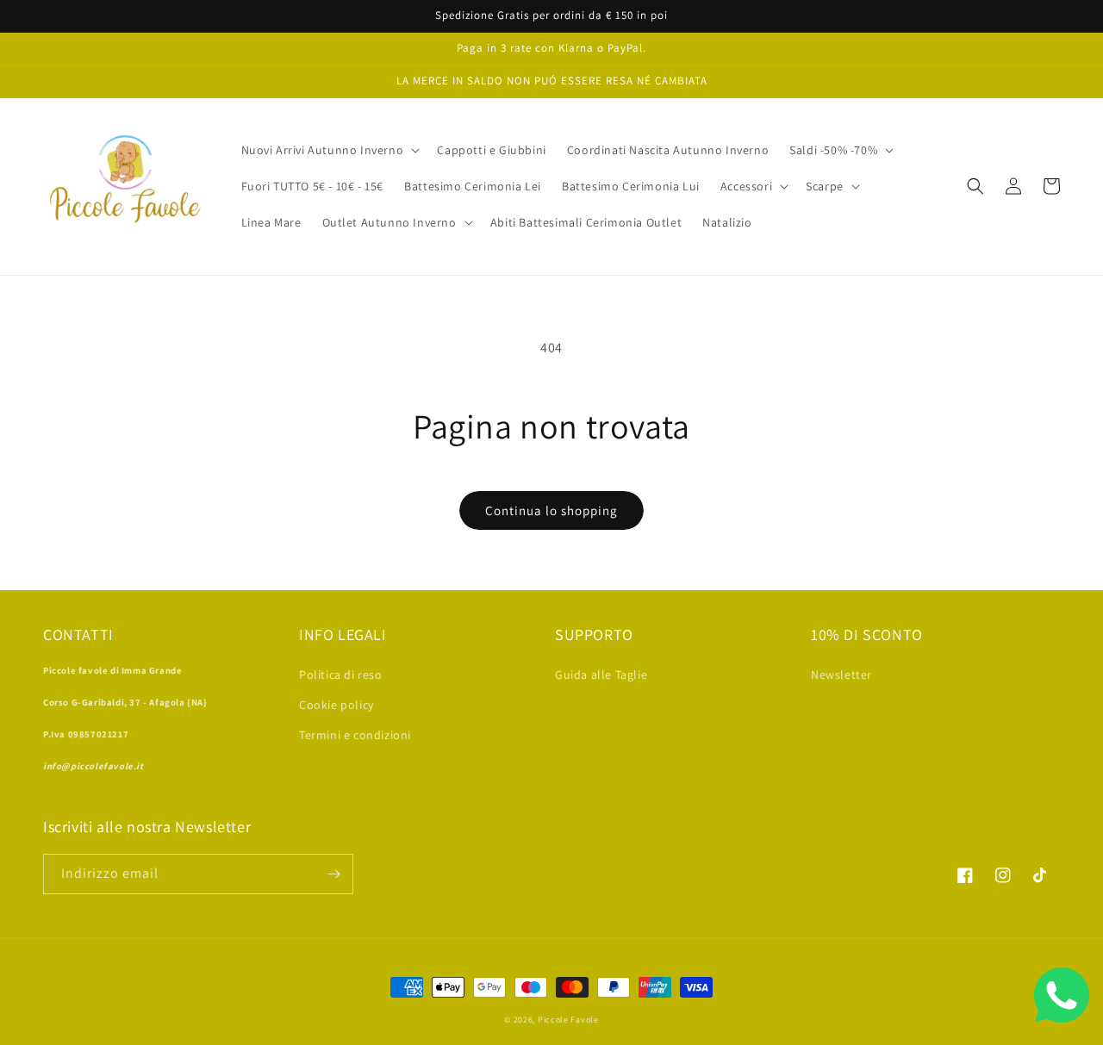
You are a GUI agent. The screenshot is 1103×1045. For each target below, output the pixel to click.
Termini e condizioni (355, 735)
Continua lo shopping (551, 510)
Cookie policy (336, 704)
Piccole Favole (568, 1019)
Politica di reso (341, 674)
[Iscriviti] (333, 874)
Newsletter (841, 674)
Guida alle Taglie (601, 674)
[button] (329, 150)
